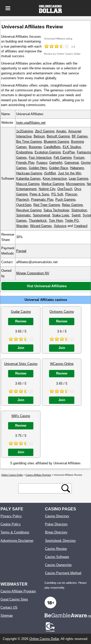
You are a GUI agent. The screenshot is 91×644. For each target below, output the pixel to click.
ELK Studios (72, 147)
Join (20, 348)
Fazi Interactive (40, 157)
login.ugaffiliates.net (31, 122)
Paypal (21, 251)
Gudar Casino (21, 312)
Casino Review (56, 549)
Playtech (22, 199)
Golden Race (58, 168)
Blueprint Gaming (56, 141)
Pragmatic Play (42, 199)
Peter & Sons (39, 194)
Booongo (35, 147)
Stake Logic (61, 215)
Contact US (9, 607)
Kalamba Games (28, 178)
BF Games (80, 136)
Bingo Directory (56, 532)
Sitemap (7, 615)
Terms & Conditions (15, 532)
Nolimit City (47, 189)
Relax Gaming (72, 205)
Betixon (39, 136)
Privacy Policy (11, 516)
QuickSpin (23, 205)
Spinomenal (41, 215)
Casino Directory (57, 516)
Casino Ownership (58, 565)
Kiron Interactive (55, 178)
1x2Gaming (24, 131)
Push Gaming (65, 199)
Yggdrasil (80, 226)
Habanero (77, 168)
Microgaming (75, 184)
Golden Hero (38, 168)
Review (20, 321)
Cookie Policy (11, 524)
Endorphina (24, 152)
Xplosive (60, 226)
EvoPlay (69, 152)
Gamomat (71, 162)
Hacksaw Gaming (29, 173)
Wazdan (22, 226)
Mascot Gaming (27, 184)
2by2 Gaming (44, 131)
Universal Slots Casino (20, 364)
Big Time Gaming (29, 141)
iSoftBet (50, 173)
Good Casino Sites (14, 599)
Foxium (79, 157)
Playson (71, 194)
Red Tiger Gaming (46, 205)
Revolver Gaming (28, 210)
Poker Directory (56, 524)
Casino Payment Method (63, 573)
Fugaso (41, 162)
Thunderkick (38, 220)
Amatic (61, 131)
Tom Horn (56, 220)
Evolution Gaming (48, 152)
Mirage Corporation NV (32, 273)
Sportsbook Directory (60, 541)
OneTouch (64, 189)
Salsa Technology (56, 210)
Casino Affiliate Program (18, 591)
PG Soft (57, 194)
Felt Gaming (63, 157)
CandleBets (52, 147)
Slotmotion (79, 210)
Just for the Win (69, 173)
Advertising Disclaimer (17, 541)
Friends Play (25, 162)
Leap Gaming (78, 178)
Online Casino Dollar (44, 639)
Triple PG (72, 220)
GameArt (55, 162)
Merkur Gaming (52, 184)
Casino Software (57, 557)
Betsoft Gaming (58, 136)
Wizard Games (41, 226)
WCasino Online (62, 364)
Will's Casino (20, 416)
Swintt (76, 215)
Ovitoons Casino (62, 312)
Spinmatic (23, 215)
